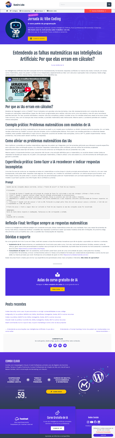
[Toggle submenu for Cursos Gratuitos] (105, 11)
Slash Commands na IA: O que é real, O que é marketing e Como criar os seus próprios (35, 322)
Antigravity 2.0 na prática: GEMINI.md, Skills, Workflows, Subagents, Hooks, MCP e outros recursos (39, 314)
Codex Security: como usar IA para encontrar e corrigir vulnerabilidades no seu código (35, 311)
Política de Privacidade (103, 432)
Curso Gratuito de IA (57, 417)
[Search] (109, 4)
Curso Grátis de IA (57, 65)
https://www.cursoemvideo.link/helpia (31, 248)
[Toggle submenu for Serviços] (44, 11)
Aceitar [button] (103, 435)
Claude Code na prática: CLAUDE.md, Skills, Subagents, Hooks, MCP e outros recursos (35, 320)
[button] (37, 39)
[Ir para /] (30, 4)
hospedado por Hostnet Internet (21, 424)
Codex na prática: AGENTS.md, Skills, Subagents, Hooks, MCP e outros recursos (33, 317)
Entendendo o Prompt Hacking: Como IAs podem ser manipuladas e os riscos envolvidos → (85, 330)
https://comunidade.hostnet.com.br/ (75, 255)
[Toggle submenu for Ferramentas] (32, 11)
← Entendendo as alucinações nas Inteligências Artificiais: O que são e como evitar (29, 330)
